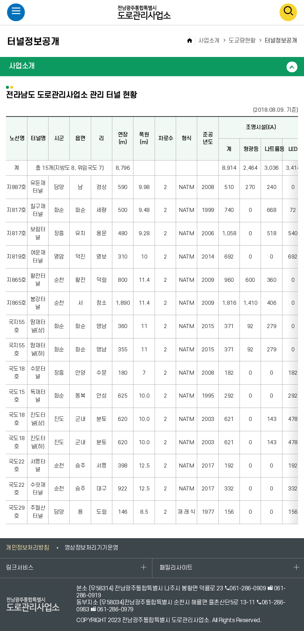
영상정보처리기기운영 (91, 547)
